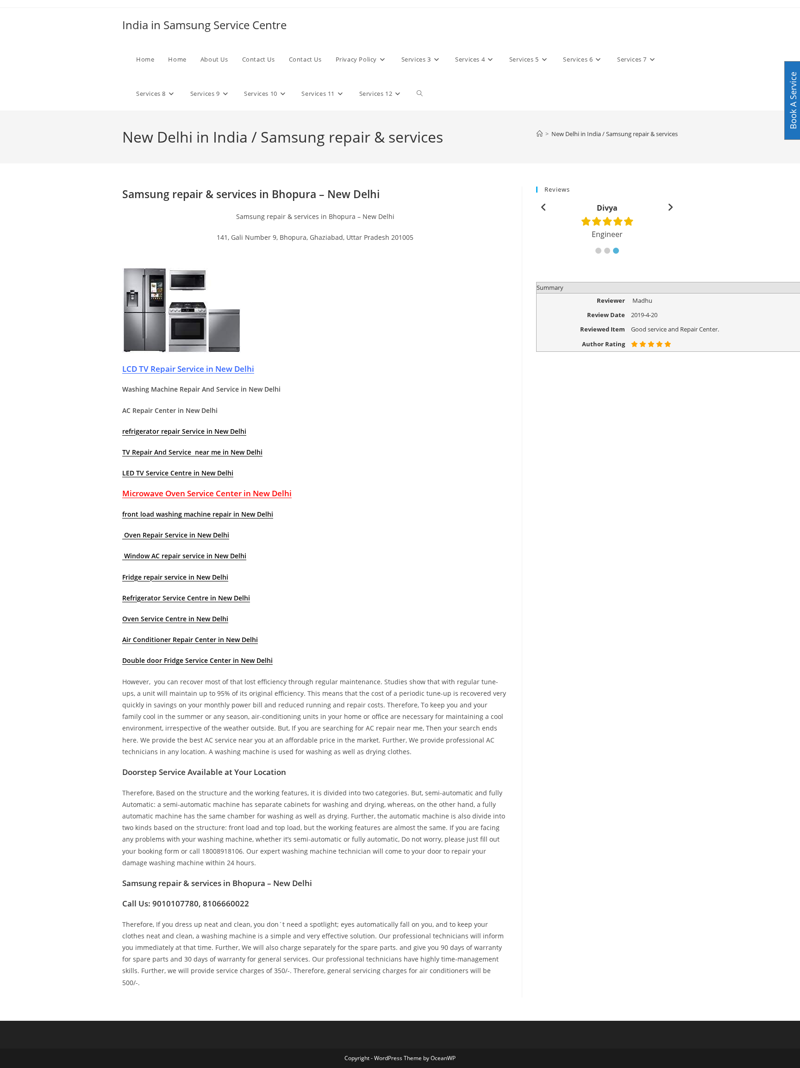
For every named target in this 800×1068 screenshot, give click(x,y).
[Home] (540, 134)
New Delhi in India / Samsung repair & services (614, 134)
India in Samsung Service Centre (204, 24)
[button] (598, 251)
